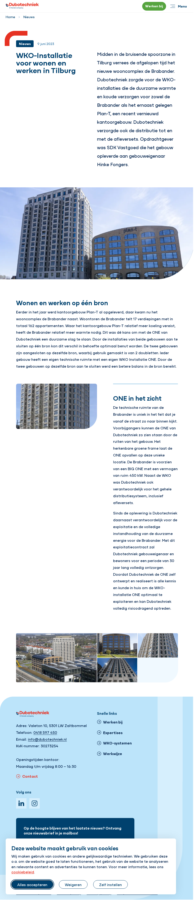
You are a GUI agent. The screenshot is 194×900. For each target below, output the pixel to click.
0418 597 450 (45, 732)
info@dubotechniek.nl (47, 739)
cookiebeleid (22, 871)
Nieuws (29, 16)
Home (10, 16)
